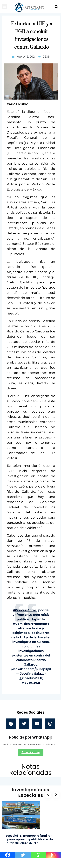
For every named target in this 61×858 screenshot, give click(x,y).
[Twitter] (24, 723)
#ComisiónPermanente (31, 624)
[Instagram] (50, 723)
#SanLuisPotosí (25, 610)
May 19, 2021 (31, 683)
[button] (4, 6)
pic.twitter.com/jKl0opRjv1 (31, 669)
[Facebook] (11, 723)
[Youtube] (37, 723)
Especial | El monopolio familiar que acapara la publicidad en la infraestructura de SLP (29, 839)
